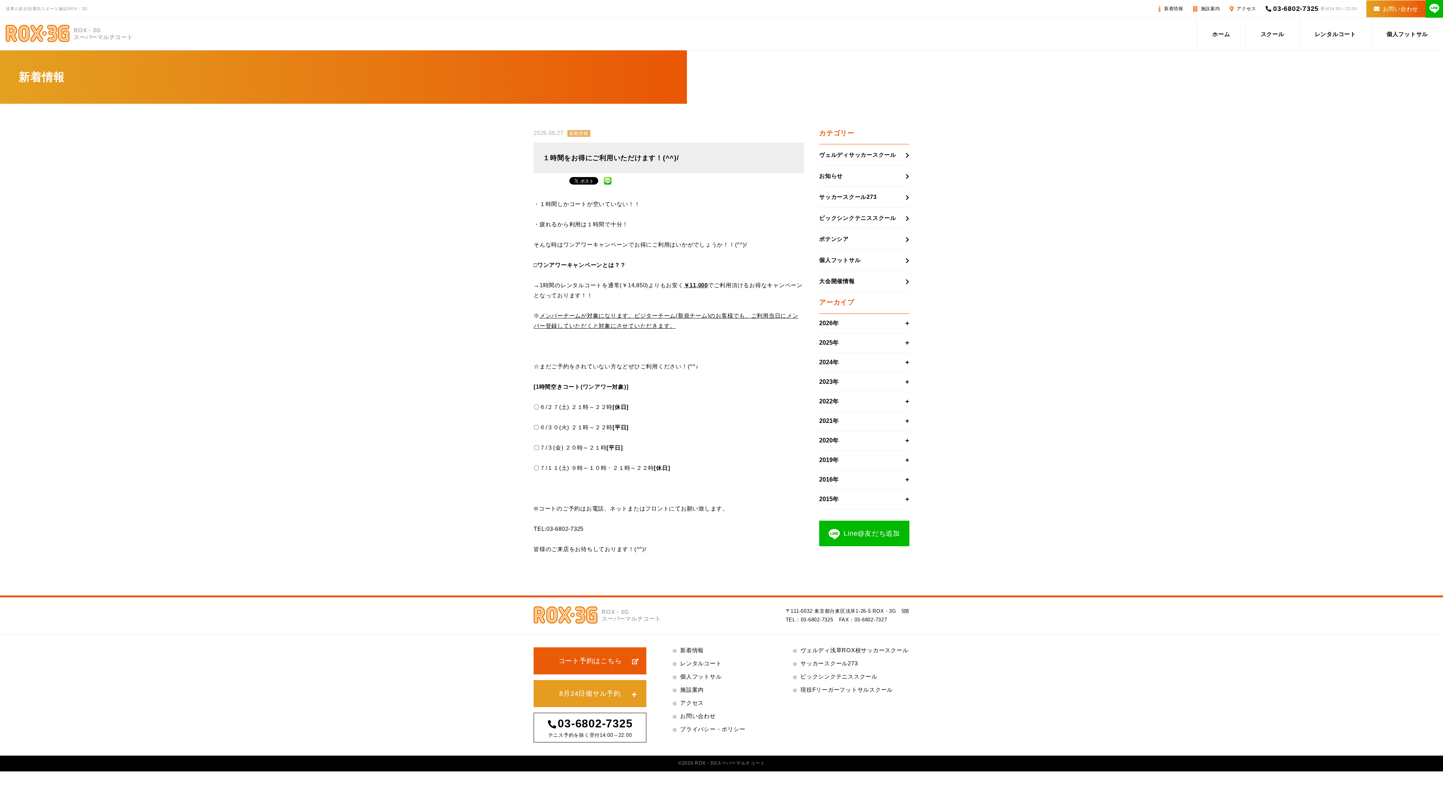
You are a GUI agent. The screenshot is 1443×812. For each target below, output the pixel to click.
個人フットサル (1407, 34)
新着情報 (1173, 8)
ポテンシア (834, 239)
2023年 (829, 382)
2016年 (829, 479)
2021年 (829, 421)
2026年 (829, 323)
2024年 (829, 362)
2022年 (829, 401)
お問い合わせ (1401, 9)
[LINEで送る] (607, 180)
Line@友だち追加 (872, 533)
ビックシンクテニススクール (857, 218)
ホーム (1221, 34)
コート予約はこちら (590, 661)
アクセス (1246, 8)
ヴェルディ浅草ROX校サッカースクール (854, 650)
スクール (1272, 34)
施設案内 (1210, 8)
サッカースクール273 (847, 197)
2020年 (829, 440)
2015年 (829, 499)
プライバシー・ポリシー (712, 729)
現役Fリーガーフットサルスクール (846, 689)
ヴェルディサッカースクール (857, 154)
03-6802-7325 (1296, 8)
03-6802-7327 (871, 620)
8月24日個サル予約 (590, 693)
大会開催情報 (837, 281)
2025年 (829, 342)
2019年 (829, 460)
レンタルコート (1335, 34)
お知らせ (831, 176)
